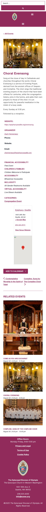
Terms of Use (23, 450)
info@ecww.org (23, 496)
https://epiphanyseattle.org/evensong (18, 124)
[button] (32, 14)
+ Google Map (20, 219)
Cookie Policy (23, 454)
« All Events (8, 33)
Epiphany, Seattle (23, 209)
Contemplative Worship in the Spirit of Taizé (13, 281)
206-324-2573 (20, 225)
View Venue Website (22, 230)
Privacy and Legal (23, 446)
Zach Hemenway (11, 134)
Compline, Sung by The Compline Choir (32, 280)
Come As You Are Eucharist (15, 358)
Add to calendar (15, 271)
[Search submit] (23, 8)
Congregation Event (13, 201)
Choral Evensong (11, 395)
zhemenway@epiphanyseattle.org (17, 152)
